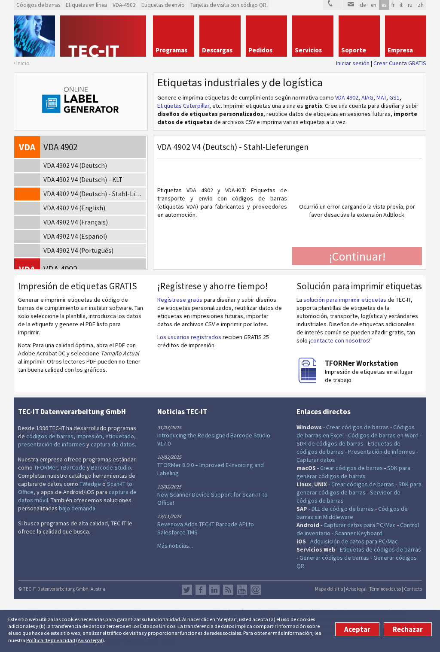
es (384, 5)
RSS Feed (228, 590)
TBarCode (73, 467)
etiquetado (119, 436)
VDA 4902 (346, 97)
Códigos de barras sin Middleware (352, 513)
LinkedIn (214, 590)
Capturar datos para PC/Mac (360, 525)
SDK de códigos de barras (330, 443)
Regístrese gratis (179, 299)
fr (392, 5)
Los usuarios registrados (189, 337)
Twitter (187, 590)
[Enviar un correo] (349, 5)
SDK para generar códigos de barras (353, 472)
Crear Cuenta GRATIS (399, 63)
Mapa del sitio (329, 589)
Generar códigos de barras (334, 557)
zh (421, 5)
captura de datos (113, 444)
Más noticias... (175, 545)
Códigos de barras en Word (383, 435)
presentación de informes (51, 444)
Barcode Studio (111, 467)
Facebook (201, 590)
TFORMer (45, 467)
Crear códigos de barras (357, 427)
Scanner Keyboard (358, 533)
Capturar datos (315, 460)
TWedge (90, 484)
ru (410, 5)
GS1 (394, 97)
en (373, 5)
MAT (381, 97)
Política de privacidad (50, 640)
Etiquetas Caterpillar (183, 105)
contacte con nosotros (339, 340)
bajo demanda (77, 508)
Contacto (413, 589)
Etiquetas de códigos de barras (380, 549)
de (363, 5)
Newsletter (256, 590)
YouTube (242, 590)
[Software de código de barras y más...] (34, 36)
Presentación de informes (381, 451)
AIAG (367, 97)
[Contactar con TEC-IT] (332, 5)
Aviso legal (90, 640)
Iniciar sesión (353, 63)
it (401, 5)
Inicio (23, 63)
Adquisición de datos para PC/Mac (354, 541)
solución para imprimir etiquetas (344, 299)
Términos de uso (385, 589)
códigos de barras (49, 436)
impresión (89, 436)
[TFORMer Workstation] (309, 381)
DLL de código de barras (343, 509)
